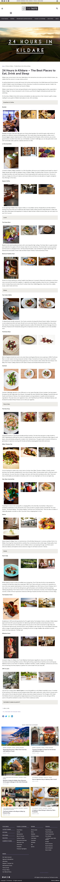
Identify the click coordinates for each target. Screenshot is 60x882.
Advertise (5, 861)
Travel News (48, 830)
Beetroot (31, 280)
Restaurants (20, 834)
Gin (32, 844)
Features (4, 18)
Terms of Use (6, 867)
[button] (57, 8)
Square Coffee (22, 207)
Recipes (50, 18)
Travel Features (49, 832)
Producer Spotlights (22, 848)
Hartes (4, 541)
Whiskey (33, 842)
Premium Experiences (24, 18)
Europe (47, 841)
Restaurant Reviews (22, 840)
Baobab (27, 139)
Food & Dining (40, 18)
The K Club (35, 582)
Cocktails (33, 840)
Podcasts (19, 846)
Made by (55, 880)
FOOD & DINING (21, 826)
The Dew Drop (36, 435)
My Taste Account (7, 857)
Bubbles (33, 834)
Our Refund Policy (7, 872)
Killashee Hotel (26, 660)
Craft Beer (33, 838)
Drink (33, 826)
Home (3, 66)
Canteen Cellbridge (7, 392)
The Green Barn (44, 245)
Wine (32, 832)
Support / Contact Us (8, 863)
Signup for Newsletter (8, 859)
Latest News (7, 829)
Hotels (18, 832)
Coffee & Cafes (20, 838)
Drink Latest (34, 830)
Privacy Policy (6, 869)
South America (49, 845)
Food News (19, 830)
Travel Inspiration (49, 834)
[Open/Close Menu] (11, 13)
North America (49, 843)
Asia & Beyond (49, 848)
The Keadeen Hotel (39, 621)
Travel (47, 826)
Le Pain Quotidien (26, 170)
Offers (5, 832)
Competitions (7, 841)
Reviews (5, 835)
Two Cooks (23, 321)
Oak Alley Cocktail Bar (39, 506)
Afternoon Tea (20, 842)
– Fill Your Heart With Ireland (50, 839)
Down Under (48, 850)
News (12, 18)
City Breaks (48, 836)
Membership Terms (7, 865)
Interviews (19, 844)
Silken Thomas (37, 472)
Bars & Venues (20, 836)
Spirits (32, 846)
